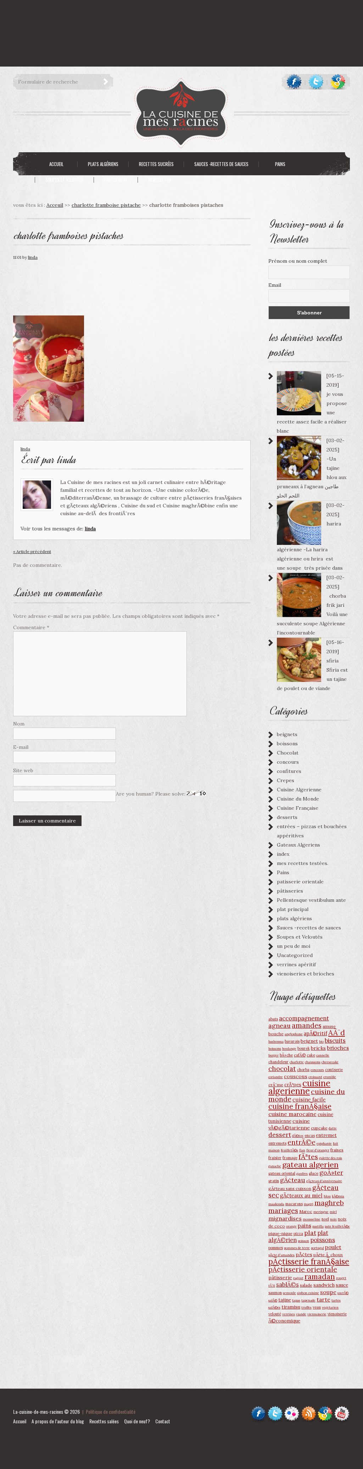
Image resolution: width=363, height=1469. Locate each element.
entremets (277, 1143)
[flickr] (292, 1409)
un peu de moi (293, 946)
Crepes (285, 780)
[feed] (308, 1409)
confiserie (334, 1069)
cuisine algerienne (299, 1087)
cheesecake (330, 1062)
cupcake (319, 1128)
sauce (342, 1285)
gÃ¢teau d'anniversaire (324, 1181)
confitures (289, 771)
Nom (18, 724)
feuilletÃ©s (289, 1150)
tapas (296, 1300)
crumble (329, 1077)
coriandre (275, 1077)
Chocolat (287, 753)
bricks (318, 1048)
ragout (298, 1278)
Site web (23, 770)
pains (304, 1225)
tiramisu (290, 1307)
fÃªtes (308, 1156)
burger (273, 1055)
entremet (326, 1135)
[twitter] (316, 82)
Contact (162, 1421)
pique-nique (280, 1233)
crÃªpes (292, 1084)
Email (274, 285)
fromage (290, 1157)
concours (288, 762)
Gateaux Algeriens (298, 845)
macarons (294, 1203)
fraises (337, 1149)
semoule (289, 1293)
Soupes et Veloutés (300, 937)
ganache (274, 1166)
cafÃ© (300, 1055)
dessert (279, 1135)
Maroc (305, 1211)
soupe (328, 1292)
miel (333, 1212)
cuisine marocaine (292, 1113)
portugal (317, 1248)
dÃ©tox (297, 1136)
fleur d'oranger (317, 1150)
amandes (307, 1025)
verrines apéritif (296, 964)
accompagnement (304, 1018)
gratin (273, 1180)
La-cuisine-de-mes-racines (38, 1411)
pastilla (318, 1226)
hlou (327, 1196)
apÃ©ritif (315, 1033)
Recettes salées (104, 1421)
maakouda (276, 1204)
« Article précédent (32, 551)
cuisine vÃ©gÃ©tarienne (289, 1124)
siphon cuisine (308, 1293)
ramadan (320, 1276)
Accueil (19, 1421)
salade (306, 1285)
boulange (289, 1048)
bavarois (292, 1041)
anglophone (294, 1034)
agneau (279, 1025)
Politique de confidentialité (110, 1411)
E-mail (20, 747)
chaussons (312, 1062)
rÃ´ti (271, 1285)
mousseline (311, 1219)
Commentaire (31, 627)
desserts (287, 817)
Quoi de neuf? (137, 1421)
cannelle (322, 1055)
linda (33, 257)
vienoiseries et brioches (305, 973)
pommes (275, 1247)
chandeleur (278, 1061)
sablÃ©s (287, 1284)
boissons (287, 743)
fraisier (274, 1157)
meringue (321, 1212)
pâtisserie (280, 1277)
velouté (274, 1313)
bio (321, 1041)
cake (311, 1055)
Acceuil (54, 205)
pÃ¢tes (304, 1254)
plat (310, 1233)
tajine (284, 1300)
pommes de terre (297, 1248)
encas (310, 1135)
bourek (303, 1048)
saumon (275, 1292)
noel (325, 1219)
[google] (338, 82)
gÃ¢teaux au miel (301, 1195)
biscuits (335, 1040)
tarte (323, 1299)
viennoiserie (316, 1314)
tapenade (308, 1300)
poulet (333, 1247)
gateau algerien (310, 1164)
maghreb (329, 1202)
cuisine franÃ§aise (299, 1106)
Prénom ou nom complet (297, 261)
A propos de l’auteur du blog (58, 1421)
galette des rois (330, 1158)
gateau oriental (281, 1173)
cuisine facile (309, 1099)
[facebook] (294, 82)
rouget (341, 1278)
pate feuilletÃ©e (337, 1226)
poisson (303, 1241)
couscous (295, 1076)
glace (313, 1173)
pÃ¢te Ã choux (328, 1254)
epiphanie (324, 1143)
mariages (283, 1210)
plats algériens (294, 918)
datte (333, 1128)
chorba (303, 1069)
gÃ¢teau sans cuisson (289, 1188)
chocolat (282, 1068)
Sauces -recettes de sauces (309, 927)
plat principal (292, 909)
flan (302, 1150)
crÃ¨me (275, 1084)
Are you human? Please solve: (151, 794)
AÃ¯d (336, 1032)
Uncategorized (295, 955)
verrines (288, 1314)
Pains (283, 872)
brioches (338, 1047)
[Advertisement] (129, 16)
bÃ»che (286, 1055)
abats (273, 1019)
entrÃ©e (301, 1142)
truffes (306, 1307)
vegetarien (330, 1307)
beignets (287, 734)
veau (317, 1307)
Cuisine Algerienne (299, 789)
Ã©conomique (284, 1320)
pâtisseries (290, 891)
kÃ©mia (338, 1196)
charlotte (297, 1062)
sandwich (324, 1285)
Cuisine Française (297, 808)
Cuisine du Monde (298, 799)
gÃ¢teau (292, 1180)
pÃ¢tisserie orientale (302, 1269)
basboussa (276, 1041)
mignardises (285, 1218)
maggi (308, 1204)
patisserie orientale (300, 881)
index (283, 854)
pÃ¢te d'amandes (281, 1255)
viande (301, 1314)
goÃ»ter (331, 1172)
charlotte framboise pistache (106, 205)
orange (291, 1226)
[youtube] (342, 1409)
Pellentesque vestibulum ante (311, 900)
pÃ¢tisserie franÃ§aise (308, 1261)
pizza (298, 1233)
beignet (309, 1041)
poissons (322, 1240)
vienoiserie (337, 1313)
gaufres (302, 1173)
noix (333, 1219)
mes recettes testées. (302, 863)
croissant (315, 1077)
